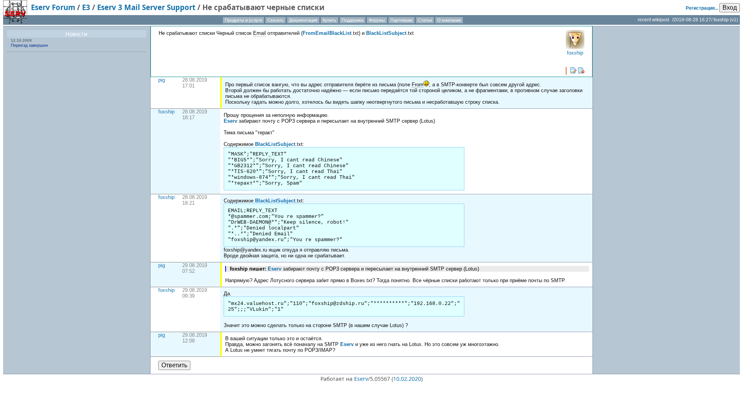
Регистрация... (702, 8)
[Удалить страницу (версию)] (581, 70)
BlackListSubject (386, 33)
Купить (329, 20)
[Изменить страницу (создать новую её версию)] (573, 70)
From (417, 84)
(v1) (734, 19)
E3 (86, 7)
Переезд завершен (29, 45)
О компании (449, 20)
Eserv (230, 121)
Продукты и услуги (243, 20)
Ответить (174, 365)
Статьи (425, 20)
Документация (303, 20)
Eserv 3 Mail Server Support (146, 7)
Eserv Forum (53, 7)
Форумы (377, 20)
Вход (729, 7)
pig (161, 80)
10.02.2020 (407, 378)
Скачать (275, 20)
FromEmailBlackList (327, 33)
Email (259, 33)
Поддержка (352, 20)
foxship (166, 112)
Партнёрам (401, 20)
